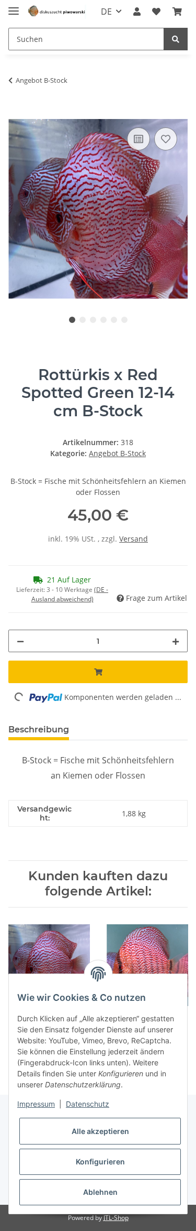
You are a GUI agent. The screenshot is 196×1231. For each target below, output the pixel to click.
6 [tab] (124, 320)
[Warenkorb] (177, 11)
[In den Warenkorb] (98, 113)
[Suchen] (176, 39)
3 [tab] (93, 320)
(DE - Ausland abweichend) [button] (70, 594)
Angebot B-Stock (117, 453)
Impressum (36, 1103)
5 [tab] (114, 320)
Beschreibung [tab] (38, 730)
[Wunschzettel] (156, 11)
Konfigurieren (100, 1161)
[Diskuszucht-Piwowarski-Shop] (56, 12)
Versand (133, 539)
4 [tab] (103, 320)
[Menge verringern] (20, 641)
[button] (137, 11)
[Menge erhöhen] (175, 641)
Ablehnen (100, 1191)
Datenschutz (87, 1103)
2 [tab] (82, 320)
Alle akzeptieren (100, 1131)
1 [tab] (72, 320)
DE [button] (106, 11)
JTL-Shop (116, 1217)
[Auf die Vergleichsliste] (138, 138)
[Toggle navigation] (13, 6)
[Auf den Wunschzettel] (165, 138)
